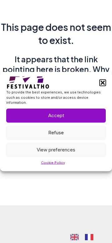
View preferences (56, 150)
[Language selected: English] (85, 236)
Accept (56, 115)
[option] (91, 237)
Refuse (56, 133)
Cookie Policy (53, 162)
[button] (103, 83)
